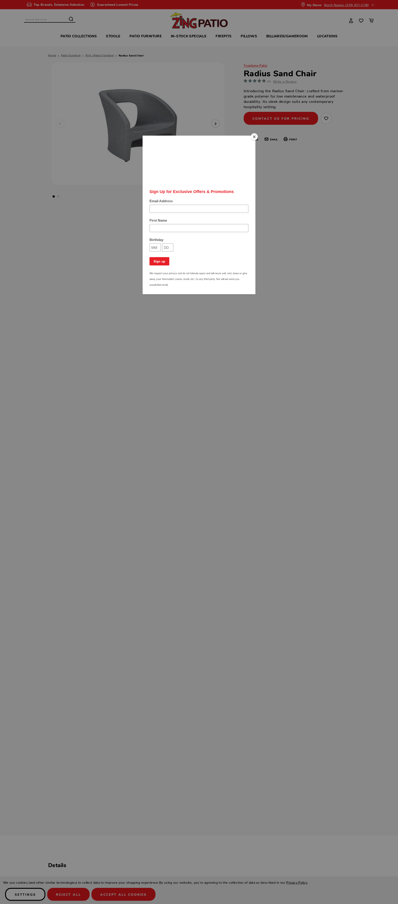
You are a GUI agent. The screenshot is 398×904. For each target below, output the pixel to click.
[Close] (254, 136)
